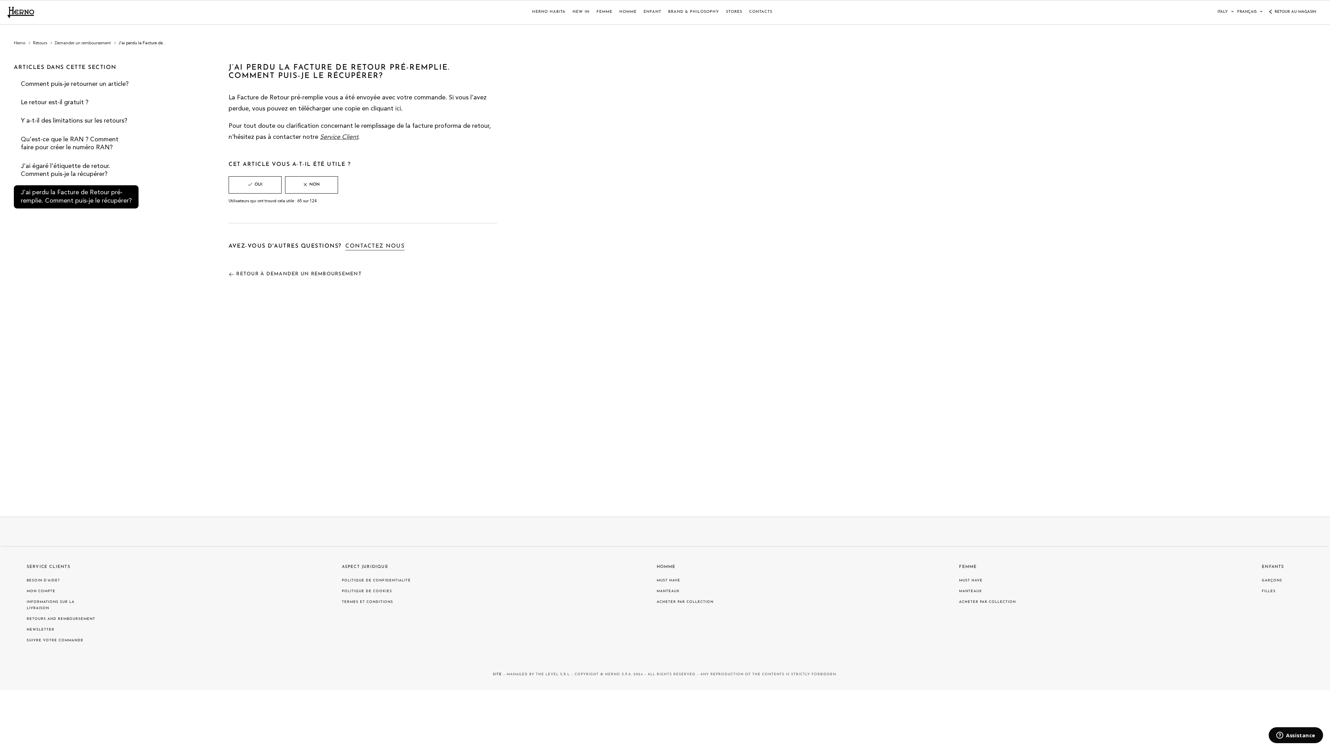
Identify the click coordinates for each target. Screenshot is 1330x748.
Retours (40, 43)
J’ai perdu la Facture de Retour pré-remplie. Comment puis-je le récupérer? (76, 196)
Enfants (1273, 567)
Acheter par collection (685, 602)
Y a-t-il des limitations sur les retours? (74, 121)
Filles (1269, 591)
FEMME (604, 12)
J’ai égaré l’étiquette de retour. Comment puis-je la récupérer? (65, 170)
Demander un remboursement (83, 43)
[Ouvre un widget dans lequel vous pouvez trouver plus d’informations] (1296, 736)
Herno (19, 43)
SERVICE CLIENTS (48, 567)
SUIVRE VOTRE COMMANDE (55, 640)
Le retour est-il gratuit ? (54, 102)
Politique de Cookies (367, 591)
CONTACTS (760, 12)
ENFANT (652, 12)
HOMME (628, 12)
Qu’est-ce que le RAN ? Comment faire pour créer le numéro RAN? (69, 143)
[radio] (255, 185)
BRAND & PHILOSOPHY (693, 12)
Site (497, 674)
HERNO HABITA (549, 12)
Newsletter (40, 630)
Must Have (668, 580)
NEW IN (581, 12)
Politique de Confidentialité (376, 580)
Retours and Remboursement (61, 619)
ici (398, 109)
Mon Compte (41, 591)
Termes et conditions (367, 602)
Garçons (1272, 580)
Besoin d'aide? (43, 580)
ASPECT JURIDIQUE (365, 567)
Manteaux (668, 591)
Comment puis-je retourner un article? (74, 84)
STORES (734, 12)
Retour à (299, 274)
